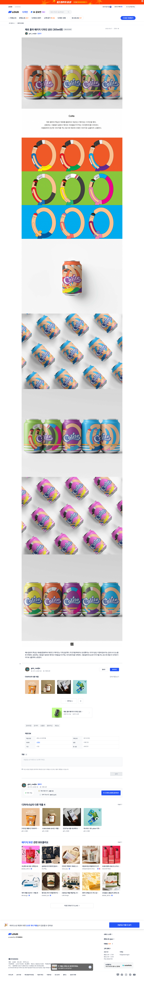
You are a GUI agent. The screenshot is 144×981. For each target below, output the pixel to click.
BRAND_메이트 (26, 869)
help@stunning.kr (124, 954)
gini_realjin (35, 668)
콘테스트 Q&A (108, 939)
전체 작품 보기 (114, 677)
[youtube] (134, 974)
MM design (25, 895)
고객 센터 (107, 948)
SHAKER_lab (45, 895)
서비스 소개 (107, 934)
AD (142, 1)
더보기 (119, 804)
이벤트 (107, 944)
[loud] (10, 6)
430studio (65, 869)
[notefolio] (18, 6)
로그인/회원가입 (130, 7)
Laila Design (65, 895)
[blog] (118, 974)
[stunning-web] (13, 959)
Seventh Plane (106, 869)
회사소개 (10, 975)
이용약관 (49, 975)
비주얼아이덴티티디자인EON (88, 869)
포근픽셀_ (44, 869)
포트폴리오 (12, 23)
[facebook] (122, 974)
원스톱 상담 (77, 18)
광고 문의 (57, 975)
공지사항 (18, 975)
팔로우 (40, 33)
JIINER (84, 895)
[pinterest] (130, 974)
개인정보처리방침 (29, 975)
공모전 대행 (73, 975)
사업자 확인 (40, 975)
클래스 (65, 975)
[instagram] (126, 974)
